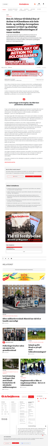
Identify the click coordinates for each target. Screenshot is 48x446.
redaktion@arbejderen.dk (13, 403)
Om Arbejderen (22, 10)
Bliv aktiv (30, 10)
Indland (4, 314)
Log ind (39, 4)
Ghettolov (10, 10)
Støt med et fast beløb (26, 443)
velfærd (39, 9)
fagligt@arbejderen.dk (13, 404)
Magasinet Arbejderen (13, 9)
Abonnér (7, 443)
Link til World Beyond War (10, 162)
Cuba (21, 9)
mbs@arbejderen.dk (31, 407)
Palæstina (26, 9)
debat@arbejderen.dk (13, 409)
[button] (45, 426)
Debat (7, 14)
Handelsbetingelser (23, 423)
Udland (30, 340)
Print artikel (38, 67)
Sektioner (5, 4)
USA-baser (33, 9)
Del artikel (44, 67)
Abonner (15, 176)
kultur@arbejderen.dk (13, 408)
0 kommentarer (4, 67)
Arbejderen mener (9, 342)
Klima (16, 10)
